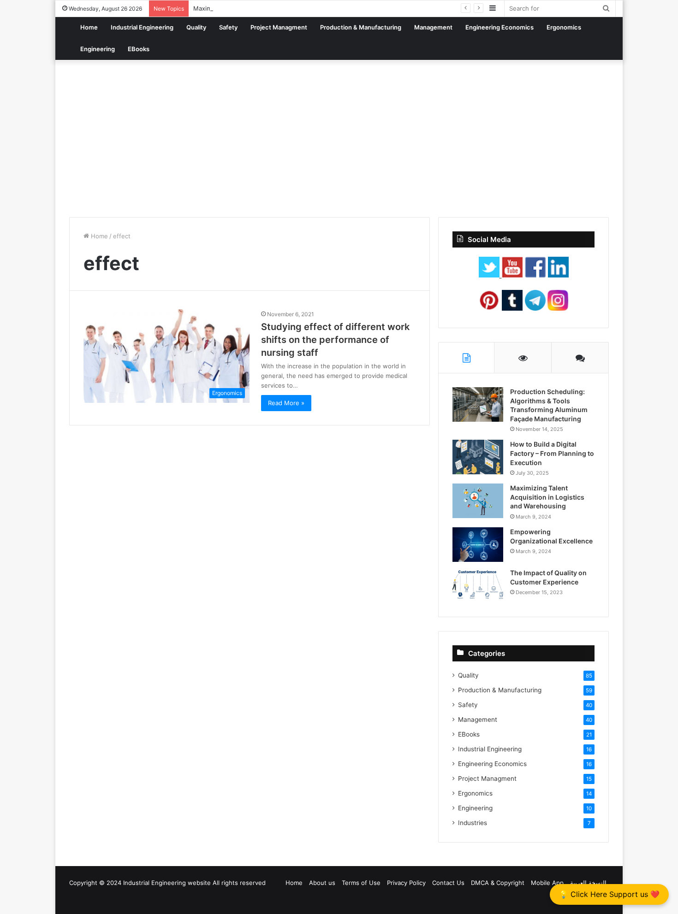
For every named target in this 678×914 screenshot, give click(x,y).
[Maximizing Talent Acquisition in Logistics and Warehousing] (477, 501)
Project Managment (278, 27)
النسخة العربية (588, 882)
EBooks (138, 49)
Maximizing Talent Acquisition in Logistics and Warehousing (547, 497)
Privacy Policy (406, 882)
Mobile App (547, 882)
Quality (196, 27)
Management (433, 27)
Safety (228, 27)
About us (322, 882)
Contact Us (448, 882)
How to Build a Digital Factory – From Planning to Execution (552, 453)
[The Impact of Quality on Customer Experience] (477, 585)
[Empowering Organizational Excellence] (477, 544)
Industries (472, 822)
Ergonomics (564, 27)
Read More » (286, 403)
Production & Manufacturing (360, 27)
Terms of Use (361, 882)
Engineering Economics (499, 27)
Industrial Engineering (142, 27)
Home (89, 27)
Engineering (97, 49)
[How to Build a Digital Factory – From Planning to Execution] (477, 457)
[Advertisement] (339, 138)
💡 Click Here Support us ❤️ (609, 894)
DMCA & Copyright (497, 882)
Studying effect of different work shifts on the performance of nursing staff (335, 339)
